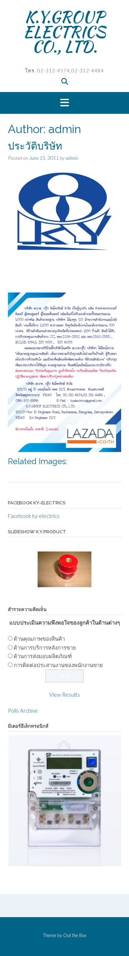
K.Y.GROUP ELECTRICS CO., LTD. (64, 31)
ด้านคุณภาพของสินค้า (39, 638)
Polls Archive (23, 710)
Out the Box (74, 935)
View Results (64, 694)
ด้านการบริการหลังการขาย (45, 647)
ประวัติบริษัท (35, 146)
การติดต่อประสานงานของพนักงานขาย (58, 665)
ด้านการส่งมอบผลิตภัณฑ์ (43, 656)
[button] (64, 103)
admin (72, 158)
